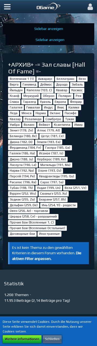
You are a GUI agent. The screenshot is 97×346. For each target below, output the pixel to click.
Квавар (61, 90)
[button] (7, 6)
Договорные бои (22, 234)
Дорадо (62, 84)
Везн (82, 79)
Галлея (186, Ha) (22, 153)
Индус (48, 107)
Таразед (29, 102)
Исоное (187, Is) (51, 153)
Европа (60, 102)
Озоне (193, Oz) (49, 170)
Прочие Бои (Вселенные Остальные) (37, 228)
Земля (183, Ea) (49, 142)
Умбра (15, 125)
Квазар (15, 119)
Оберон (48, 96)
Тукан (69, 119)
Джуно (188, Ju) (21, 159)
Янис (60, 107)
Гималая (33, 107)
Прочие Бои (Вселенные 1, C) (32, 222)
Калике (73, 107)
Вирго (14, 84)
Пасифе (71, 113)
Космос (77, 90)
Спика (14, 102)
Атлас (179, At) (48, 130)
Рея (78, 96)
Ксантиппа (62, 125)
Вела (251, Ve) (75, 188)
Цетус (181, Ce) (52, 136)
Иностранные (49, 234)
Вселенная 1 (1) (22, 79)
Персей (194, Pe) (22, 176)
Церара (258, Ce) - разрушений (33, 216)
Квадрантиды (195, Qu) (56, 176)
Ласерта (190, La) (23, 165)
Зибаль (77, 84)
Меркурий (31, 96)
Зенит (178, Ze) (21, 130)
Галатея (16, 107)
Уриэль (45, 102)
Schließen (52, 339)
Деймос (46, 84)
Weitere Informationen (22, 339)
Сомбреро (53, 119)
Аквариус (45, 79)
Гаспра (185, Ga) (57, 148)
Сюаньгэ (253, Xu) (53, 193)
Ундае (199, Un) (49, 188)
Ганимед (29, 84)
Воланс (29, 125)
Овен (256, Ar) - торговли (29, 211)
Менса (27, 113)
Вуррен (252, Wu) (23, 193)
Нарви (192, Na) (22, 170)
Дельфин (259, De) (24, 205)
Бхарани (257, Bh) (52, 199)
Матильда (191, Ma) (55, 165)
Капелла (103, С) (39, 90)
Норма (41, 113)
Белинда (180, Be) (23, 136)
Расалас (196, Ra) (23, 182)
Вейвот (44, 125)
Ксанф (14, 96)
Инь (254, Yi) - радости (59, 205)
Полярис (65, 96)
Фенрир (76, 102)
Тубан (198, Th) (21, 188)
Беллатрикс (66, 79)
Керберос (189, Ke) (51, 159)
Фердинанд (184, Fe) (25, 148)
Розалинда (33, 119)
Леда (14, 113)
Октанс (55, 113)
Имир (78, 125)
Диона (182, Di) (21, 142)
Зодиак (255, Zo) (22, 199)
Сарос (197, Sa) (52, 182)
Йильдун (16, 90)
